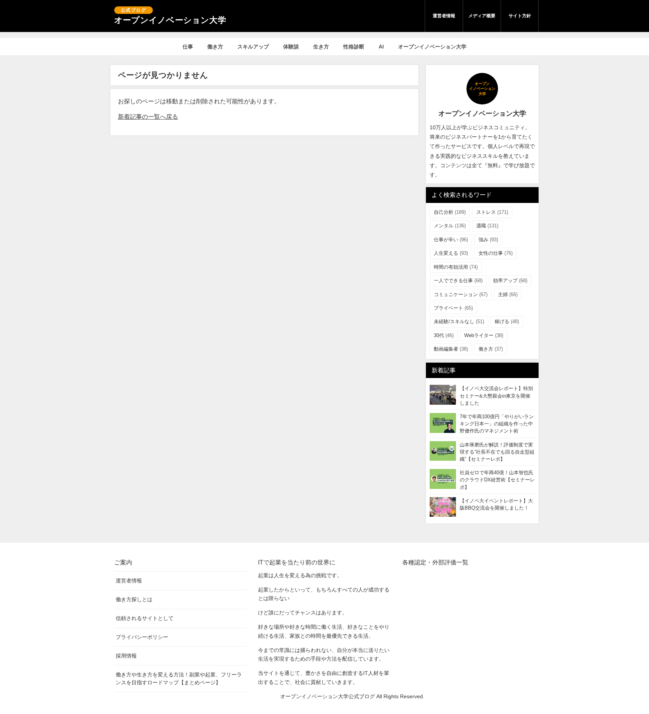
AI (381, 47)
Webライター (483, 335)
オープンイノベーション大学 (432, 47)
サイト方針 (520, 15)
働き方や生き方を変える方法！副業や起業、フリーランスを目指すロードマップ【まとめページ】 (179, 678)
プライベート (453, 308)
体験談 (291, 47)
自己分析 (450, 212)
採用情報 (126, 656)
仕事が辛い (451, 239)
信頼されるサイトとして (145, 618)
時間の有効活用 (456, 267)
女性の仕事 (495, 253)
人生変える (451, 253)
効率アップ (510, 280)
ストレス (492, 212)
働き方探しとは (134, 599)
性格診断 (353, 47)
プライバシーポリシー (142, 637)
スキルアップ (253, 47)
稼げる (507, 321)
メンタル (450, 225)
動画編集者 (451, 349)
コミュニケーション (461, 294)
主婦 (508, 294)
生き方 (321, 47)
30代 (444, 335)
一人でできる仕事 (458, 280)
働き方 (215, 47)
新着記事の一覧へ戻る (148, 116)
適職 (487, 225)
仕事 (188, 47)
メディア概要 (481, 15)
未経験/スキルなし (459, 321)
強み (488, 239)
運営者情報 (444, 15)
